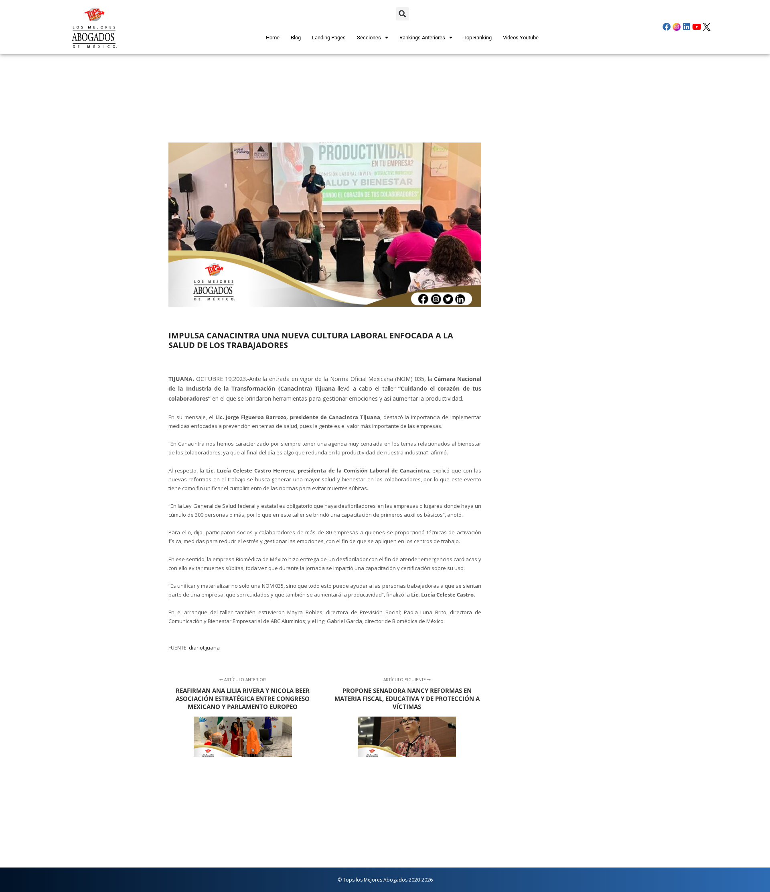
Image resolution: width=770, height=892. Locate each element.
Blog (296, 38)
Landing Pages (329, 38)
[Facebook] (666, 27)
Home (273, 38)
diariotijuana (204, 647)
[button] (402, 13)
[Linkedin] (686, 27)
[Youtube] (696, 27)
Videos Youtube (521, 38)
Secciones (369, 38)
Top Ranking (478, 38)
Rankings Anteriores (422, 38)
